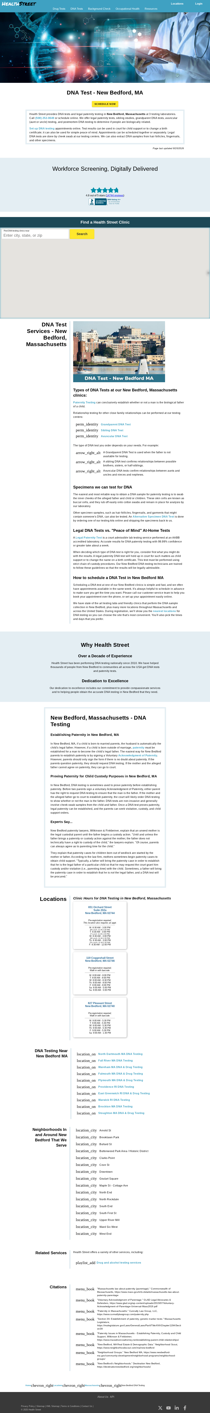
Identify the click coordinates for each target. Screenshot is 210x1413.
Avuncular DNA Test (114, 436)
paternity (139, 747)
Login (198, 3)
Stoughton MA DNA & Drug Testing (121, 1113)
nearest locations (164, 611)
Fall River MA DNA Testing (115, 1060)
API (112, 1396)
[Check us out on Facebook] (185, 1408)
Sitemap (40, 1406)
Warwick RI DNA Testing (114, 1100)
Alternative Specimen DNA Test (153, 516)
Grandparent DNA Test (116, 424)
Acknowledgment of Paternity (137, 755)
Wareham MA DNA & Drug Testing (120, 1067)
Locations (177, 3)
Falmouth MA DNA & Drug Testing (120, 1073)
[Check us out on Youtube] (168, 1408)
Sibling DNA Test (112, 430)
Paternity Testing (84, 402)
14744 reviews (114, 195)
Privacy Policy (28, 1406)
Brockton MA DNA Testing (115, 1106)
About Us (102, 1396)
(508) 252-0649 (44, 118)
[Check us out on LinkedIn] (176, 1408)
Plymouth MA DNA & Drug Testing (120, 1080)
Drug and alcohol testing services (119, 1262)
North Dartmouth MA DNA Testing (120, 1054)
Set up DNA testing (41, 128)
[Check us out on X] (160, 1408)
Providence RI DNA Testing (116, 1086)
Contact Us (87, 1406)
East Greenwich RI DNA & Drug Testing (124, 1093)
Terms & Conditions (70, 1406)
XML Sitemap (52, 1406)
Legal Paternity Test (89, 537)
